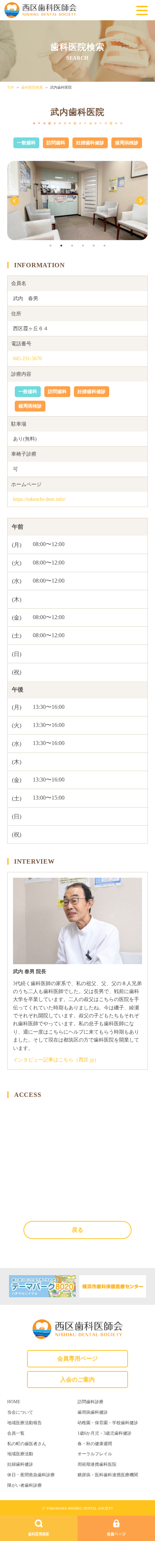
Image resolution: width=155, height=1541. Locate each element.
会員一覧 (16, 1433)
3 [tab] (72, 245)
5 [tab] (93, 245)
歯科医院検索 (32, 87)
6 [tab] (104, 245)
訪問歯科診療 (90, 1401)
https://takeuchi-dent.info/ (39, 499)
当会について (20, 1412)
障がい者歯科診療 (24, 1485)
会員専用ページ (77, 1358)
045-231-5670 (27, 358)
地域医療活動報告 (24, 1422)
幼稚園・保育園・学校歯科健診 (108, 1422)
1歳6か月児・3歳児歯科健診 (105, 1433)
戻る (77, 1230)
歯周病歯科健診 (93, 1412)
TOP (10, 87)
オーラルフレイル (95, 1453)
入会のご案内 (77, 1379)
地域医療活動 (20, 1453)
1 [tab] (50, 245)
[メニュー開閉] (142, 11)
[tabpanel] (77, 200)
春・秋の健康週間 (95, 1443)
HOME (13, 1401)
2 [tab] (61, 245)
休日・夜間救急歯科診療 (31, 1474)
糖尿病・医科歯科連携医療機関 (108, 1474)
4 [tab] (83, 245)
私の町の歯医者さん (26, 1443)
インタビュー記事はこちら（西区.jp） (56, 1060)
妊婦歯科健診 (20, 1464)
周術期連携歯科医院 (97, 1464)
